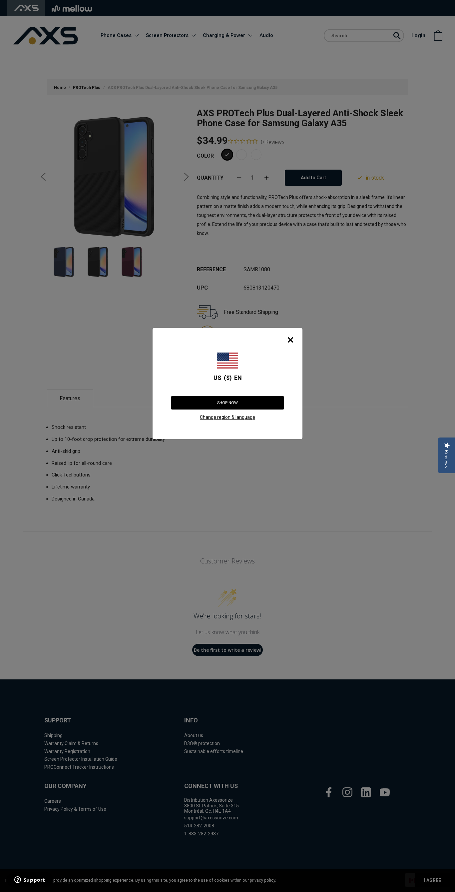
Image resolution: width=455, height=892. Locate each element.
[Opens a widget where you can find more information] (30, 880)
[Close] (290, 340)
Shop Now (227, 403)
